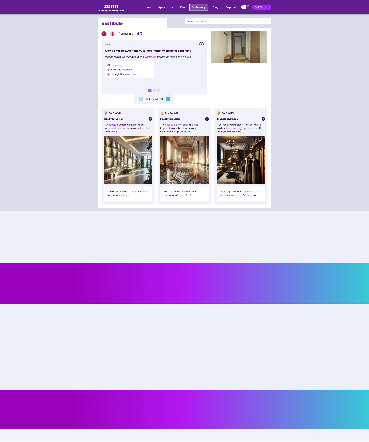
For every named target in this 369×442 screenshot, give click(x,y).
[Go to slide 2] (154, 90)
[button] (139, 34)
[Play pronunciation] (201, 44)
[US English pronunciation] (104, 33)
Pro (182, 7)
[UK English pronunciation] (112, 33)
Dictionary (199, 7)
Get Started (261, 7)
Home (147, 7)
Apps (161, 7)
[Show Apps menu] (172, 7)
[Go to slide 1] (149, 90)
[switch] (245, 7)
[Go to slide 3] (158, 90)
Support (231, 7)
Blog (216, 7)
